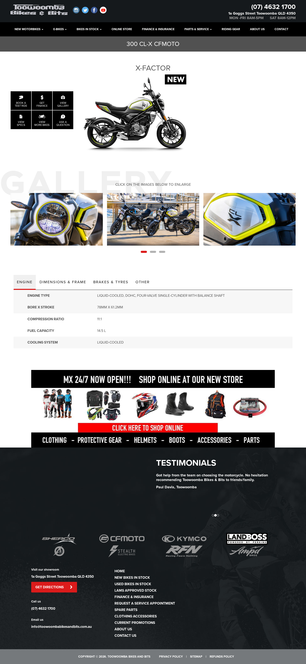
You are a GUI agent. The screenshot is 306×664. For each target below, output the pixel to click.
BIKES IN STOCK (88, 29)
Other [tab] (143, 282)
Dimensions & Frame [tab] (63, 282)
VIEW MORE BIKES (42, 123)
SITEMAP (196, 656)
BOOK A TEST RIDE (21, 104)
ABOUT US (257, 29)
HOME (119, 571)
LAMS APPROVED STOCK (135, 590)
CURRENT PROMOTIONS (134, 623)
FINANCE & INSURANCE (158, 29)
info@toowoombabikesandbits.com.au (61, 626)
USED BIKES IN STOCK (132, 584)
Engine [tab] (24, 282)
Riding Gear (231, 29)
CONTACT (281, 29)
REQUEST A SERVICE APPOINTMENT (144, 603)
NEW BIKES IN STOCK (132, 577)
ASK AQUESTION (63, 123)
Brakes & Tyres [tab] (110, 282)
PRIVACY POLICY (171, 656)
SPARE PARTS (125, 610)
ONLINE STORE (122, 29)
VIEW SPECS (21, 123)
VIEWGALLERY (63, 104)
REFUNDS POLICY (222, 656)
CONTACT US (125, 635)
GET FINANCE (41, 104)
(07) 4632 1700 (273, 7)
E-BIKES (59, 29)
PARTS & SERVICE (197, 29)
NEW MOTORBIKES (28, 29)
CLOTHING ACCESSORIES (135, 616)
